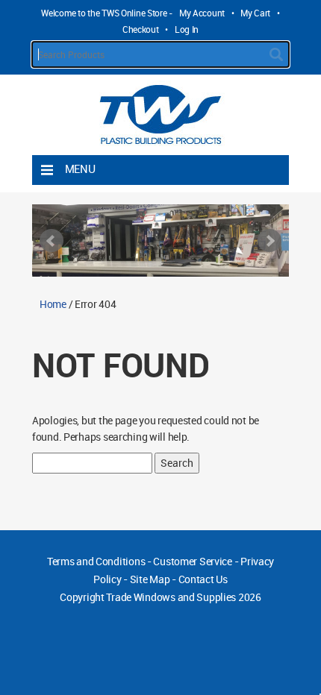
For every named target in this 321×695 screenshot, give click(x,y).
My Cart (255, 13)
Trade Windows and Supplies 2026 (183, 597)
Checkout (140, 29)
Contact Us (203, 579)
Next (269, 241)
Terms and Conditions (96, 561)
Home (53, 304)
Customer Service (192, 561)
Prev (51, 241)
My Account (202, 13)
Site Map (150, 579)
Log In (187, 29)
